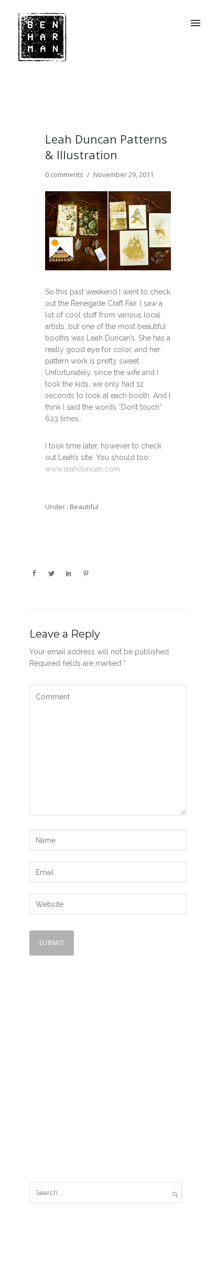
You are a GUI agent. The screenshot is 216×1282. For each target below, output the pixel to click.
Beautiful (83, 506)
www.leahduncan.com (82, 469)
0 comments (64, 174)
